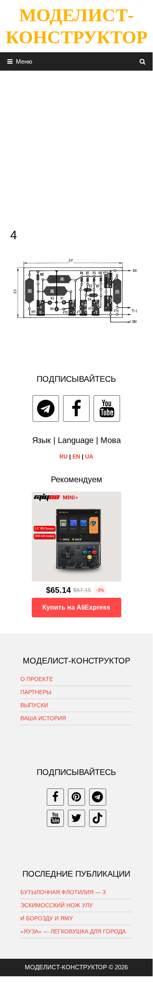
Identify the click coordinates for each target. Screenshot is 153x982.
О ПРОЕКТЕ (36, 679)
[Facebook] (76, 408)
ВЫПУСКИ (34, 705)
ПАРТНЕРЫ (35, 692)
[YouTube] (107, 408)
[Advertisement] (76, 147)
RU (63, 456)
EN (76, 456)
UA (89, 456)
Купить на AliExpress (76, 607)
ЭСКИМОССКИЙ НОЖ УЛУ (56, 905)
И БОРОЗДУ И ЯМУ (46, 918)
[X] (76, 818)
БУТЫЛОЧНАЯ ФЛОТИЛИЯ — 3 (63, 892)
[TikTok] (97, 818)
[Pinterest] (76, 797)
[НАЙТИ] (143, 61)
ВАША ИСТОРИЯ (43, 718)
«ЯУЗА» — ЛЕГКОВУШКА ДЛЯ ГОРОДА (73, 931)
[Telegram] (46, 408)
